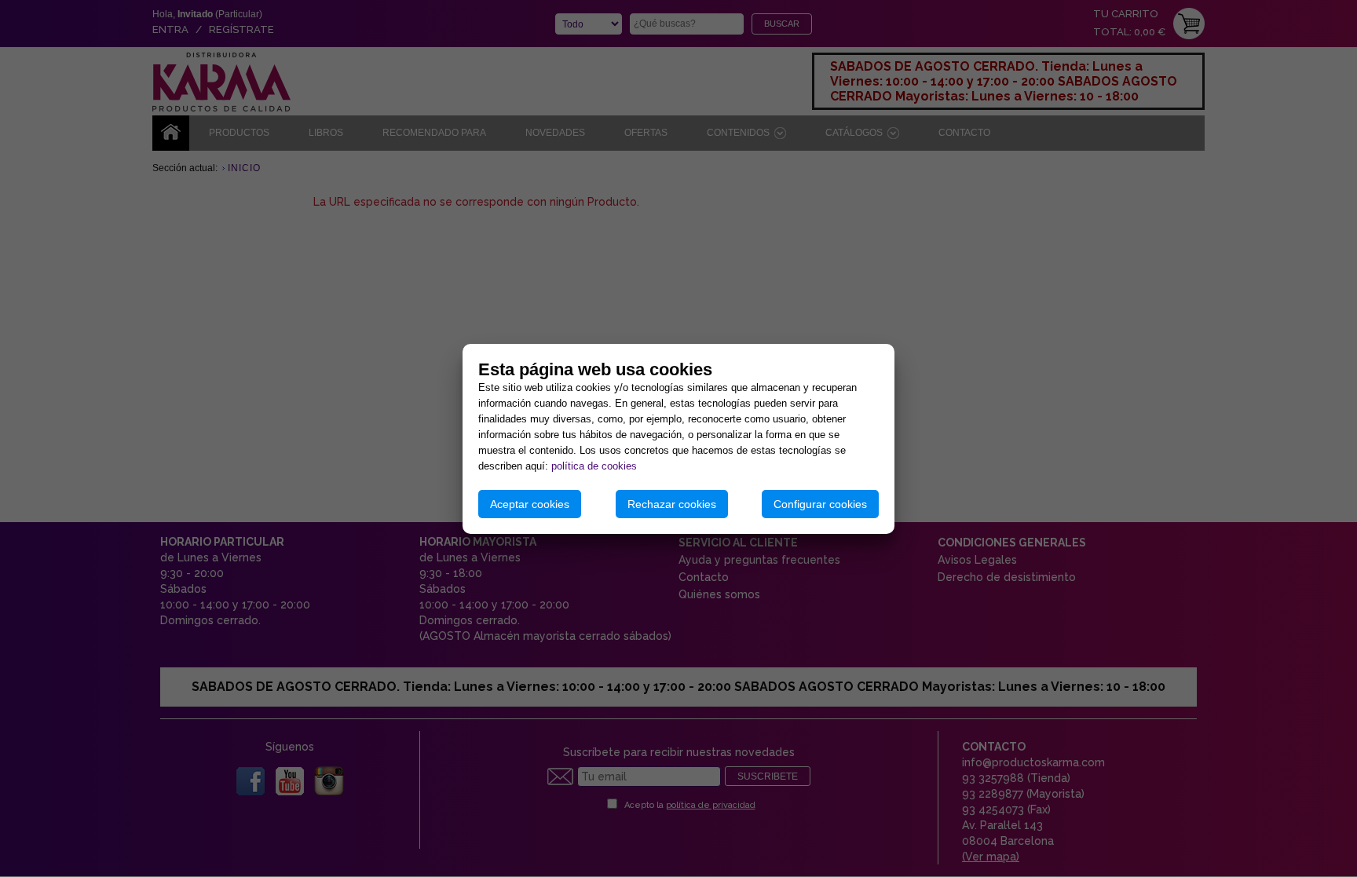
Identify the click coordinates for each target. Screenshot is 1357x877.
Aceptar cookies (529, 504)
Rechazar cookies (671, 504)
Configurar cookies (820, 504)
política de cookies (594, 466)
